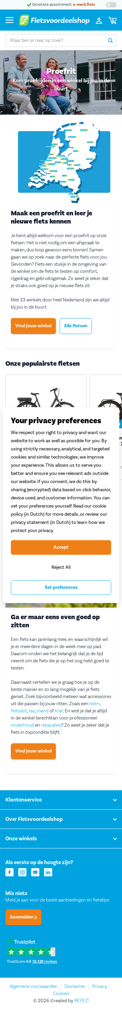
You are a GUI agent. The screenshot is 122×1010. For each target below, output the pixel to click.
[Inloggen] (99, 20)
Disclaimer (74, 986)
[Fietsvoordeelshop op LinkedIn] (48, 871)
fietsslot (19, 711)
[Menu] (9, 20)
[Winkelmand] (112, 20)
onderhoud (22, 725)
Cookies (61, 994)
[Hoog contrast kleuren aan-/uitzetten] (111, 5)
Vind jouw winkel (33, 326)
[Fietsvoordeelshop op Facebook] (9, 871)
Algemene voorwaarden (33, 986)
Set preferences (61, 587)
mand (42, 711)
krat (59, 711)
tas (32, 711)
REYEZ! (81, 1001)
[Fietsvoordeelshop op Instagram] (22, 871)
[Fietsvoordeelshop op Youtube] (35, 871)
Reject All (61, 567)
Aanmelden (22, 917)
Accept (61, 547)
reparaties (51, 725)
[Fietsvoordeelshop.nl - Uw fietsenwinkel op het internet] (54, 20)
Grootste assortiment (65, 4)
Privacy (99, 986)
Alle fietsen (75, 326)
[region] (61, 505)
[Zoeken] (110, 40)
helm (94, 704)
